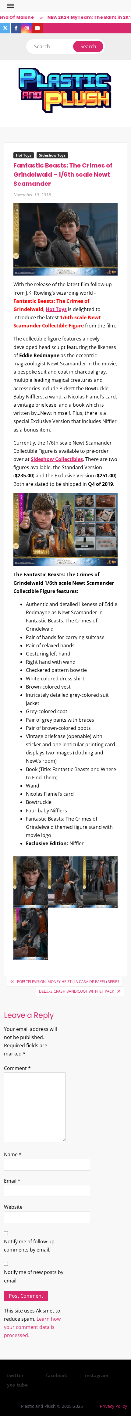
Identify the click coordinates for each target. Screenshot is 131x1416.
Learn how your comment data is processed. (32, 1327)
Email (12, 1180)
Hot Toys (23, 155)
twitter (15, 1375)
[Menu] (10, 6)
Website (13, 1207)
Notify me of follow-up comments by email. (29, 1245)
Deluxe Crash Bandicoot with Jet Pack (76, 991)
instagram (96, 1375)
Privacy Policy (113, 1406)
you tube (17, 1385)
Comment (17, 1068)
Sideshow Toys (52, 155)
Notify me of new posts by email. (33, 1276)
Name (13, 1154)
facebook (56, 1375)
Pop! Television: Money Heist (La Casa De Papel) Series (68, 981)
